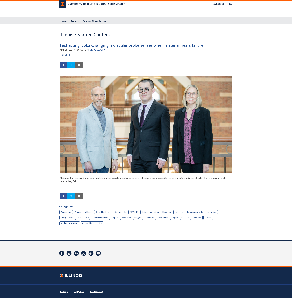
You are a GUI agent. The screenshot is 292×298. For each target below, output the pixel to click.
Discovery (166, 212)
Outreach (185, 217)
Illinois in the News (100, 217)
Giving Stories (67, 217)
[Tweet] (71, 65)
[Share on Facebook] (63, 65)
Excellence (179, 212)
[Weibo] (91, 253)
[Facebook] (61, 253)
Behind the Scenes (104, 212)
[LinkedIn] (76, 253)
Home (64, 21)
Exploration (211, 212)
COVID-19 (134, 212)
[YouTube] (98, 253)
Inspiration (150, 217)
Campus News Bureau (94, 21)
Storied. (208, 217)
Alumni (78, 212)
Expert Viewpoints (195, 212)
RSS (230, 4)
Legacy (175, 217)
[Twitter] (83, 253)
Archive (75, 21)
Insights (137, 217)
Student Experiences (69, 223)
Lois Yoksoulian (97, 49)
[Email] (79, 65)
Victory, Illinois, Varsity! (92, 223)
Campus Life (120, 212)
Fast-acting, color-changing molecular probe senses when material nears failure (131, 45)
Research (66, 55)
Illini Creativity (83, 217)
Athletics (88, 212)
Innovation (126, 217)
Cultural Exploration (150, 212)
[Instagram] (69, 253)
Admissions (66, 212)
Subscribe (218, 4)
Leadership (163, 217)
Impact (115, 217)
